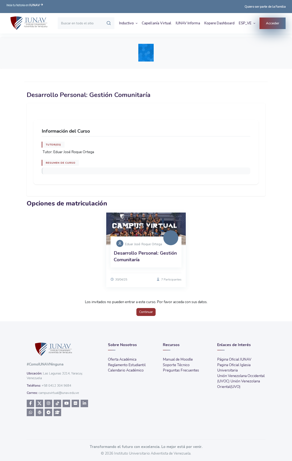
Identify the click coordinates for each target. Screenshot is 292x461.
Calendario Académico (126, 370)
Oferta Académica (122, 359)
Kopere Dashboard (219, 23)
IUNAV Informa (188, 23)
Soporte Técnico (176, 365)
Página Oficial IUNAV (234, 359)
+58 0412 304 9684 (56, 385)
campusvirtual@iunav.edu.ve (58, 393)
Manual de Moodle (178, 359)
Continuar (146, 312)
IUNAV (34, 5)
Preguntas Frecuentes (181, 370)
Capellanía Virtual (156, 23)
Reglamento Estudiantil (127, 365)
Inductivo (127, 23)
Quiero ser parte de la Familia (265, 6)
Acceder (272, 23)
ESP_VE (245, 23)
